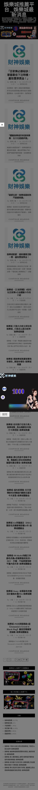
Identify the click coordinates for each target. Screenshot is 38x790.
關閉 (4, 414)
